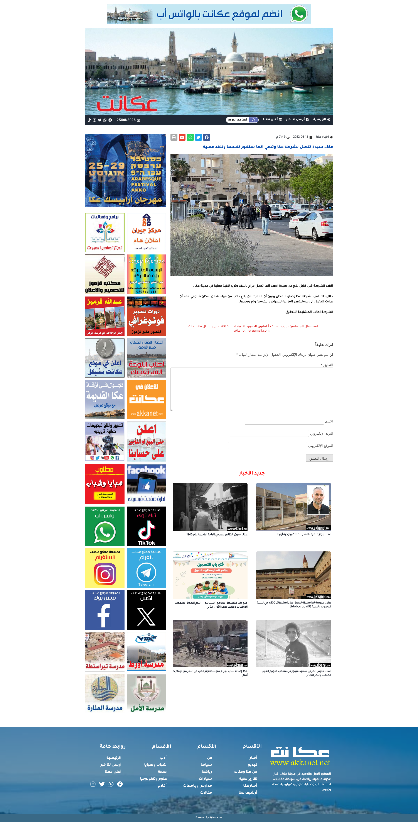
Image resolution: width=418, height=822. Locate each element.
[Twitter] (100, 120)
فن (209, 758)
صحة (162, 772)
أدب (163, 758)
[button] (206, 137)
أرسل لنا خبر (111, 765)
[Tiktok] (89, 120)
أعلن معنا (113, 772)
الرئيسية (113, 758)
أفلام (162, 786)
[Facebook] (110, 120)
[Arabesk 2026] (125, 205)
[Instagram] (94, 120)
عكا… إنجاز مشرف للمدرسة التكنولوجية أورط (304, 534)
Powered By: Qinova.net (209, 817)
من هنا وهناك (245, 772)
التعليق (326, 365)
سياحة (206, 765)
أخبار (253, 758)
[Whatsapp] (105, 120)
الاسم (329, 421)
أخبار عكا (250, 786)
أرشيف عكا (248, 793)
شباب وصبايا (155, 765)
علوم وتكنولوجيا (153, 779)
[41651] (209, 22)
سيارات (205, 779)
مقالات (206, 793)
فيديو (252, 765)
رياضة (207, 772)
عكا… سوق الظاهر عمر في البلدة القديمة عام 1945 (217, 534)
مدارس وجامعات (197, 786)
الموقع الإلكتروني (320, 445)
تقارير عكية (248, 779)
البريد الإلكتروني (321, 433)
